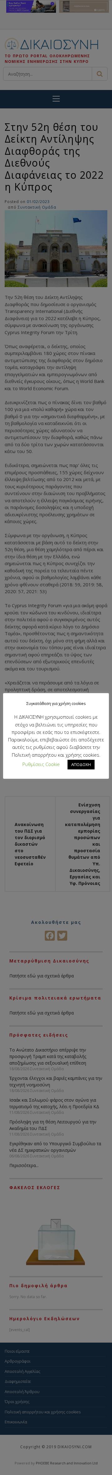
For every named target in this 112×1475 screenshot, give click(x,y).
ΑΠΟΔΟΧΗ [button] (81, 764)
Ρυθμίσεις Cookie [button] (41, 764)
